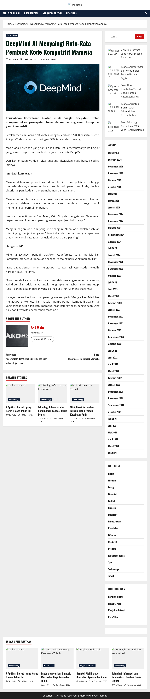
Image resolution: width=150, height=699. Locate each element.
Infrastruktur (114, 521)
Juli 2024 (112, 248)
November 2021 (115, 398)
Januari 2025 (114, 207)
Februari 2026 (115, 159)
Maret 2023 (113, 296)
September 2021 (116, 405)
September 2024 (116, 234)
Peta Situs (71, 13)
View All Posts (42, 339)
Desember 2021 (115, 391)
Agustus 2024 (114, 241)
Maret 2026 (113, 153)
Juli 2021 (112, 419)
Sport (111, 562)
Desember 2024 (115, 214)
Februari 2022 (115, 378)
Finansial (112, 494)
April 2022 (113, 364)
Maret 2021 (113, 446)
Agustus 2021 (114, 412)
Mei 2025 (112, 193)
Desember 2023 (115, 262)
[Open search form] (146, 13)
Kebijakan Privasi (52, 13)
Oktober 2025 (114, 180)
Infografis (112, 514)
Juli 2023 (112, 282)
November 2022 (115, 323)
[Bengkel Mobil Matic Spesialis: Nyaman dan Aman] (92, 658)
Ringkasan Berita (116, 555)
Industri (112, 508)
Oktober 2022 (114, 330)
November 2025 (115, 173)
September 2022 (116, 337)
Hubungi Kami (31, 13)
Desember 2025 (115, 166)
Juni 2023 (112, 289)
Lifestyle (112, 535)
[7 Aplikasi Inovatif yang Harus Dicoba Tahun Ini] (20, 393)
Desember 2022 (115, 316)
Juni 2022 (112, 357)
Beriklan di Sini (11, 13)
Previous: (26, 359)
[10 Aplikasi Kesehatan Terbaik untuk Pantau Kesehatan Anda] (84, 393)
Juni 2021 (112, 425)
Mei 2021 (112, 432)
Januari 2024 (114, 255)
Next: (83, 357)
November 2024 (115, 221)
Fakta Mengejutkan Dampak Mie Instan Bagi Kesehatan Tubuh (56, 677)
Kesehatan (113, 528)
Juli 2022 (112, 350)
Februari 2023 (115, 303)
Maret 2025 (113, 200)
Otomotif (112, 542)
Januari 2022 (114, 384)
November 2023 (115, 269)
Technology (12, 35)
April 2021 (113, 439)
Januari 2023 (114, 309)
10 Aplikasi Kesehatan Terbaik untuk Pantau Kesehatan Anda (82, 410)
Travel (111, 576)
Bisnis (111, 473)
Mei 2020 (112, 453)
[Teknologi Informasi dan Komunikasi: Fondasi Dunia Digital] (52, 393)
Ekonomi (112, 480)
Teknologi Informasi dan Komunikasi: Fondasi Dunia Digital (52, 410)
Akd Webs (13, 59)
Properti (112, 548)
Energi (111, 487)
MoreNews (86, 695)
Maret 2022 (113, 371)
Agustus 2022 (114, 343)
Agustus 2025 (114, 187)
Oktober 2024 (114, 228)
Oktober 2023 (114, 275)
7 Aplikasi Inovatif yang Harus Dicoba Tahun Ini (18, 409)
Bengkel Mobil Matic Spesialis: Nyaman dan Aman (91, 675)
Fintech (111, 501)
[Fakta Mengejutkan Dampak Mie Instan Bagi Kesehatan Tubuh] (57, 658)
